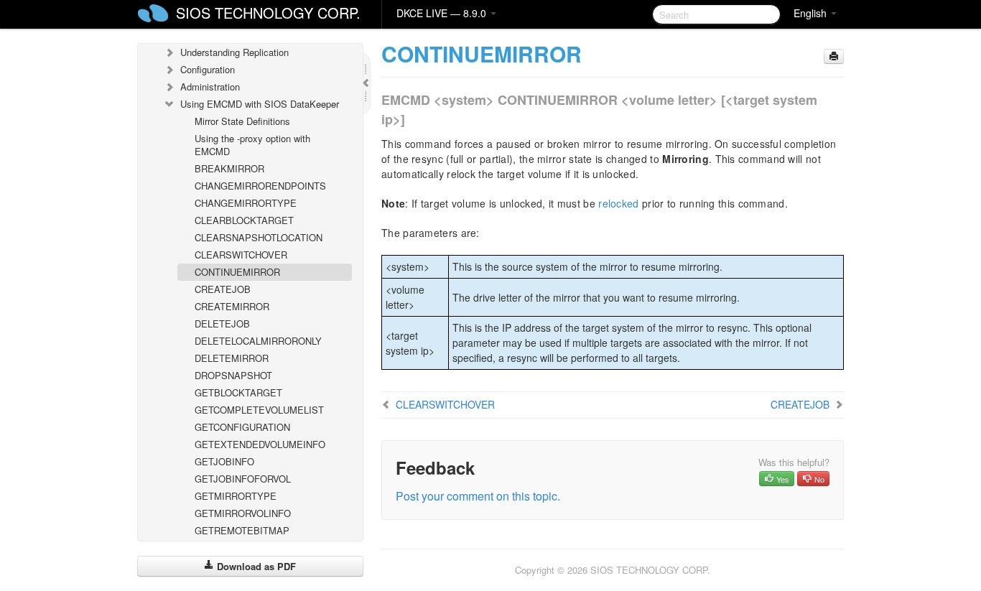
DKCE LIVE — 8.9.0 (442, 13)
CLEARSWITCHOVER (241, 254)
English (811, 13)
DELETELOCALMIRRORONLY (258, 341)
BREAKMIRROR (229, 168)
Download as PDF (255, 566)
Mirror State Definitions (242, 121)
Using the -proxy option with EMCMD (252, 144)
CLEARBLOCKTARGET (244, 220)
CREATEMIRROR (232, 306)
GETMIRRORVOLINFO (243, 513)
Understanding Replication (234, 52)
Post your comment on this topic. (478, 496)
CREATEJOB (223, 289)
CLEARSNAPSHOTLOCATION (258, 237)
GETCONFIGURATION (242, 427)
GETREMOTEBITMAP (242, 530)
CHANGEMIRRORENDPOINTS (260, 185)
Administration (210, 86)
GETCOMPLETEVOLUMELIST (259, 410)
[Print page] (834, 56)
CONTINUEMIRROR (237, 272)
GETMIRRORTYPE (235, 496)
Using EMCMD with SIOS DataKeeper (259, 104)
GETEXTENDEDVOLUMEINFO (260, 444)
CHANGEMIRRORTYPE (246, 203)
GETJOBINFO (224, 461)
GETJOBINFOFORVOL (243, 478)
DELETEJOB (222, 323)
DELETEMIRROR (232, 358)
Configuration (207, 69)
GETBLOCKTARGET (238, 392)
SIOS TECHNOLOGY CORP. (268, 12)
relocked (618, 203)
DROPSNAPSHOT (233, 375)
